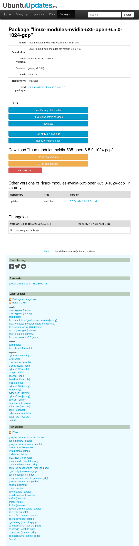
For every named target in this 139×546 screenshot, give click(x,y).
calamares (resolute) (20, 413)
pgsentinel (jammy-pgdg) (22, 474)
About (47, 251)
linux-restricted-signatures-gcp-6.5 (46, 87)
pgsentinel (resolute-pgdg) (23, 464)
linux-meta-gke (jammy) (21, 333)
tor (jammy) (15, 389)
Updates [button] (37, 14)
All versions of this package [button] (48, 116)
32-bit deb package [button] (48, 157)
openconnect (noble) (20, 362)
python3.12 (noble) (19, 355)
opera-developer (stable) (22, 518)
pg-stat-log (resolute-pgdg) (23, 522)
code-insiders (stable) (20, 440)
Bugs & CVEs (19, 302)
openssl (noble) (17, 375)
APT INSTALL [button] (25, 170)
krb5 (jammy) (16, 382)
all (15, 420)
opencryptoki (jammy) (20, 313)
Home (7, 14)
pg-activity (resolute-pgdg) (23, 471)
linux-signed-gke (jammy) (22, 330)
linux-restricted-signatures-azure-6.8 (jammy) (33, 320)
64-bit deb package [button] (48, 163)
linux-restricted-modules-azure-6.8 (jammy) (32, 323)
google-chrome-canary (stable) (25, 444)
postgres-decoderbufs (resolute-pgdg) (29, 467)
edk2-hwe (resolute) (19, 406)
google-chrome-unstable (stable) (26, 437)
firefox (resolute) (17, 498)
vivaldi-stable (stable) (20, 450)
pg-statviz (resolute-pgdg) (22, 529)
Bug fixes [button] (48, 123)
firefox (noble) (16, 501)
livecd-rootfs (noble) (19, 379)
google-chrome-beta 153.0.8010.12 (28, 283)
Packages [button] (65, 14)
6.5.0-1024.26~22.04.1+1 (83, 201)
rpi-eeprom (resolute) (20, 403)
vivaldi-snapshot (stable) (22, 495)
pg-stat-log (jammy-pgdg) (22, 532)
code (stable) (16, 488)
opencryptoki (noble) (20, 310)
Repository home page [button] (48, 140)
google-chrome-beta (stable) (24, 481)
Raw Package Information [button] (48, 110)
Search (128, 14)
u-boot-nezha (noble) (20, 365)
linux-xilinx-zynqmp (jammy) (23, 515)
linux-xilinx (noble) (18, 512)
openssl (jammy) (17, 399)
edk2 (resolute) (17, 409)
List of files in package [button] (48, 133)
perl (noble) (15, 316)
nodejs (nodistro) (18, 454)
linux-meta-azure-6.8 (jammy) (25, 337)
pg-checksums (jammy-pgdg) (24, 535)
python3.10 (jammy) (19, 386)
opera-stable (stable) (20, 491)
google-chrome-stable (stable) (25, 508)
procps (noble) (16, 372)
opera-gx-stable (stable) (21, 447)
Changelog (22, 14)
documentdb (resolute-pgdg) (24, 461)
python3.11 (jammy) (19, 392)
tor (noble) (14, 358)
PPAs (52, 14)
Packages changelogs (24, 299)
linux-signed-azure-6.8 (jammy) (25, 327)
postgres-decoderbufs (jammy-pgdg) (28, 478)
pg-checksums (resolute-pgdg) (25, 525)
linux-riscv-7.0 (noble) (20, 348)
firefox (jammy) (17, 505)
